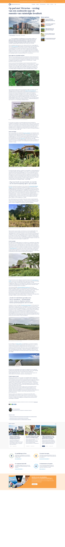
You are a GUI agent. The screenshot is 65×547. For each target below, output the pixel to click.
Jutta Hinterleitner (12, 35)
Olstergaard (23, 138)
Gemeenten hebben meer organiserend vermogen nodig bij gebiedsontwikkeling (50, 20)
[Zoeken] (55, 4)
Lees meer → (43, 1)
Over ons (51, 4)
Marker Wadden (19, 343)
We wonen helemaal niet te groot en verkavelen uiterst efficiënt (50, 39)
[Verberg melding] (63, 1)
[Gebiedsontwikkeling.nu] (20, 4)
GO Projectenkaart (43, 4)
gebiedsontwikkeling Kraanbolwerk (23, 287)
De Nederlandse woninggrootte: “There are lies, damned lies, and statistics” (50, 24)
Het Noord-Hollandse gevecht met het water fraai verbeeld (50, 34)
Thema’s (48, 4)
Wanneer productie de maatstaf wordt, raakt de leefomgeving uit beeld (15, 437)
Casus (10, 38)
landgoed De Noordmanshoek (30, 90)
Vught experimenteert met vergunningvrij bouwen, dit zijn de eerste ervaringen (49, 29)
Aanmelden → (34, 484)
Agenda (37, 4)
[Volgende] (55, 423)
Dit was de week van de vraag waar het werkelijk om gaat (32, 437)
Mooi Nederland (15, 46)
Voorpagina (33, 4)
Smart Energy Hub (13, 248)
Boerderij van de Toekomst (26, 305)
